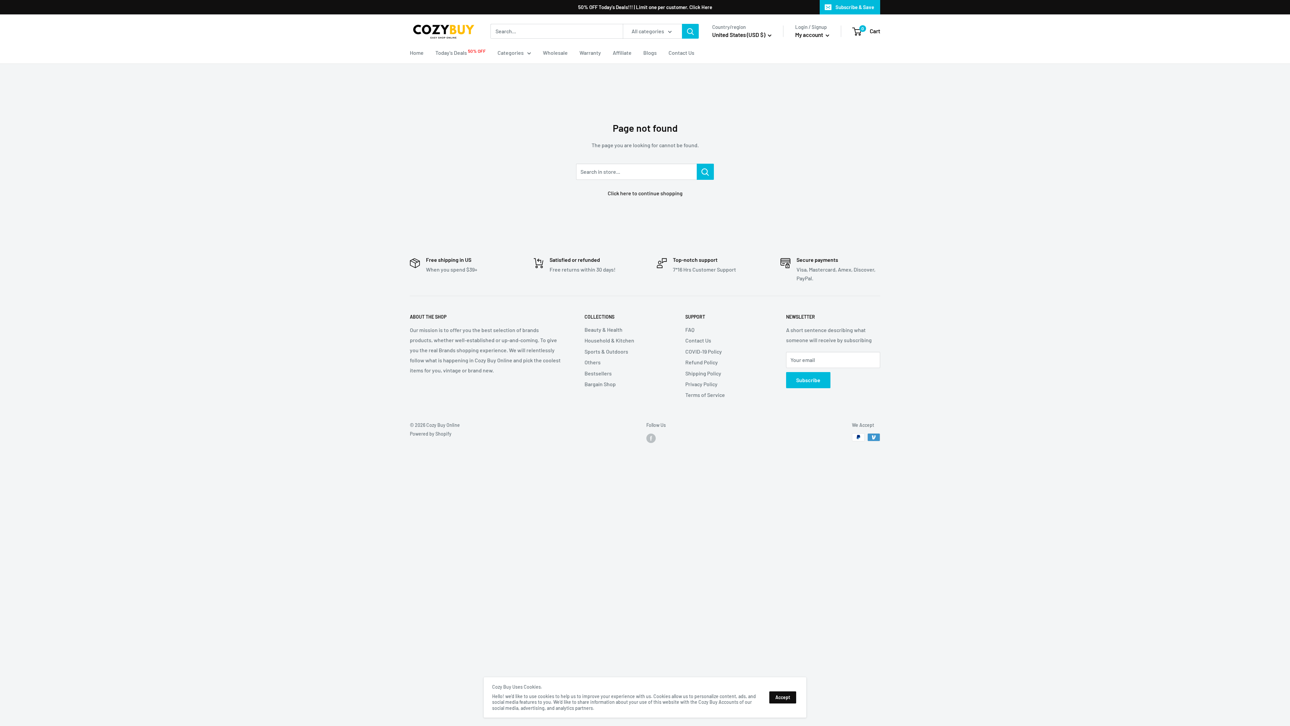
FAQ (689, 329)
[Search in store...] (705, 172)
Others (593, 362)
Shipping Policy (703, 373)
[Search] (690, 31)
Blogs (650, 52)
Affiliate (622, 52)
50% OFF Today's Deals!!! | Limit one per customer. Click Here (645, 7)
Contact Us (681, 52)
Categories (511, 52)
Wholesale (555, 52)
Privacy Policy (701, 384)
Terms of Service (705, 395)
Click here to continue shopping (645, 193)
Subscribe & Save (854, 7)
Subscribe (808, 380)
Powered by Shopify (431, 434)
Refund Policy (701, 362)
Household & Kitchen (609, 340)
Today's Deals (460, 52)
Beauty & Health (603, 329)
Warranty (590, 52)
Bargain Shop (600, 384)
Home (417, 52)
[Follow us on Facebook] (651, 438)
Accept (782, 697)
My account (809, 34)
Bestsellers (598, 373)
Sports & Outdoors (606, 351)
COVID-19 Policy (703, 351)
